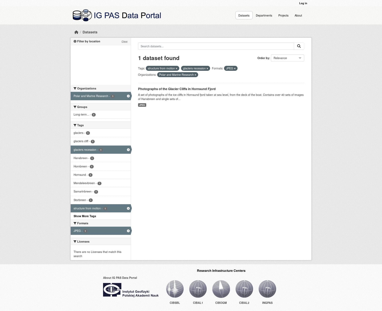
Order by (263, 58)
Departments (264, 15)
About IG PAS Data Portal (120, 278)
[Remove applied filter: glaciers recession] (207, 68)
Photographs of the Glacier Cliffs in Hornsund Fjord (177, 88)
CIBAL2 (244, 303)
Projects (283, 15)
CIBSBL (175, 303)
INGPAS (267, 303)
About (298, 15)
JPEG (142, 104)
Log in (303, 3)
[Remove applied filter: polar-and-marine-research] (195, 74)
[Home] (76, 31)
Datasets (243, 15)
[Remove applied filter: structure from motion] (176, 68)
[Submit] (299, 46)
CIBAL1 (198, 303)
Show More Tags (85, 216)
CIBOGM (221, 303)
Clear (125, 41)
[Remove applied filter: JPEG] (235, 68)
